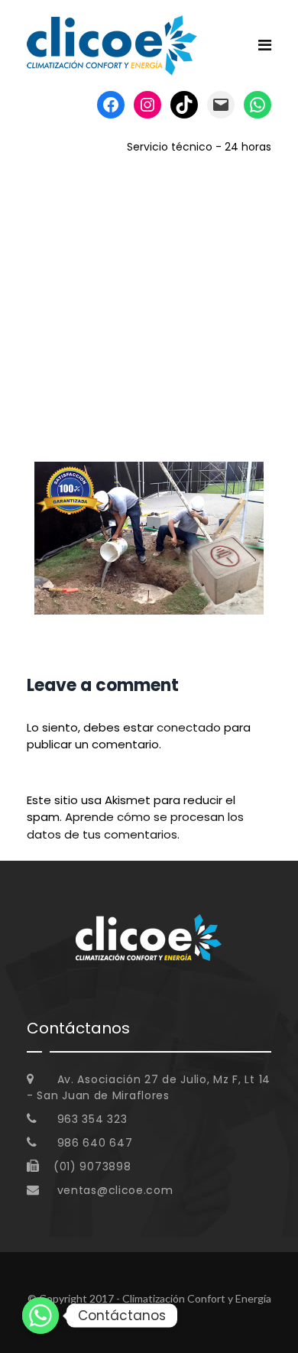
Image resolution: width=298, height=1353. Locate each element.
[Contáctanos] (40, 1315)
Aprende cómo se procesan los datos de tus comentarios (135, 825)
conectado (189, 727)
